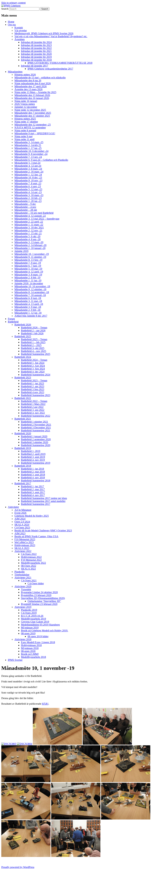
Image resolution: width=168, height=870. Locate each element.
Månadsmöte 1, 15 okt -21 (28, 233)
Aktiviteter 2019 (22, 607)
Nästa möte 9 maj (23, 136)
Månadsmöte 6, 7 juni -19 (27, 265)
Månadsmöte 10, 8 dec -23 (28, 177)
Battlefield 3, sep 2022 (32, 410)
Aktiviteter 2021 (22, 577)
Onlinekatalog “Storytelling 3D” (44, 601)
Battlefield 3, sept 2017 (33, 492)
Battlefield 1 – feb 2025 (33, 342)
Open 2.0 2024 (22, 521)
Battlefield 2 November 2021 (36, 424)
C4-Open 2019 (29, 612)
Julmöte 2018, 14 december (28, 283)
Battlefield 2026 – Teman (34, 327)
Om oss (12, 24)
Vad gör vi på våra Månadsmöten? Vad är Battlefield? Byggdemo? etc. (50, 36)
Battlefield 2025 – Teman (34, 339)
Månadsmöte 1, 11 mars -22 (28, 224)
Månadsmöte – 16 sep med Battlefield (33, 212)
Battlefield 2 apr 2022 (32, 407)
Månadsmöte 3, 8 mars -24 (28, 168)
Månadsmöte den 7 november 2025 (32, 112)
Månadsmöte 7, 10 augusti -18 (30, 295)
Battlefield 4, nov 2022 (33, 412)
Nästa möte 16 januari (25, 101)
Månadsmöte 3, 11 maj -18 (28, 301)
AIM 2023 (19, 533)
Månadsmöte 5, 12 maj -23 (28, 189)
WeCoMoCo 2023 (24, 542)
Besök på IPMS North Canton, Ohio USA (36, 536)
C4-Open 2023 (22, 527)
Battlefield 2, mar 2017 (33, 489)
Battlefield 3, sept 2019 (33, 457)
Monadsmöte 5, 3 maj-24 (27, 162)
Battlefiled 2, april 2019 (33, 454)
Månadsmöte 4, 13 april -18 (28, 304)
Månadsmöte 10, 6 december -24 (31, 151)
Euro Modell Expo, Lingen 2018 (38, 642)
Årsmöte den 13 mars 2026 (28, 89)
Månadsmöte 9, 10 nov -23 (28, 180)
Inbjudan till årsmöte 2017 (34, 65)
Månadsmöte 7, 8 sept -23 (27, 183)
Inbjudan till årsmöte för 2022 (36, 48)
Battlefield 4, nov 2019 (33, 460)
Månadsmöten (15, 71)
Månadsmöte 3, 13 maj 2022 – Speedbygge (36, 218)
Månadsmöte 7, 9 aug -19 (27, 262)
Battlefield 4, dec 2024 (32, 371)
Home (11, 21)
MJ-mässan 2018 (30, 648)
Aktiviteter (13, 507)
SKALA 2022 (28, 568)
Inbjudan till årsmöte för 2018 (36, 60)
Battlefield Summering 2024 (35, 374)
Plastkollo (19, 571)
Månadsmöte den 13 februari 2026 (32, 95)
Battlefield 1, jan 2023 (32, 383)
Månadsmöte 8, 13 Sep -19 (28, 260)
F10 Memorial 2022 (31, 560)
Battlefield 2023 (22, 377)
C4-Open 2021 (29, 580)
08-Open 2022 (28, 565)
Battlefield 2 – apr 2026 (33, 330)
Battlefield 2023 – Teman (34, 380)
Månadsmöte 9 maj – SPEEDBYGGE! (34, 133)
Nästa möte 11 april (24, 139)
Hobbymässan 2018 (31, 645)
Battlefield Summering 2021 (35, 430)
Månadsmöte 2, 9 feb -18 (27, 310)
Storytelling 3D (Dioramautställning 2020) (43, 598)
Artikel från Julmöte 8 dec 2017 (30, 315)
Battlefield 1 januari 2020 (34, 436)
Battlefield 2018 (22, 465)
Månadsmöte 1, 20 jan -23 (28, 201)
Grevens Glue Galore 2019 (35, 621)
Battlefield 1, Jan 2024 (32, 362)
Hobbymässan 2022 (31, 557)
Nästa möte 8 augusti (25, 130)
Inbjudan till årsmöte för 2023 (36, 45)
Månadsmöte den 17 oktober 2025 (32, 115)
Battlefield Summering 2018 (35, 480)
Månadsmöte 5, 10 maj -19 (28, 268)
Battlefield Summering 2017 (35, 504)
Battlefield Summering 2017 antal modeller (43, 501)
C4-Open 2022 (29, 554)
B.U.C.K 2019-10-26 (32, 615)
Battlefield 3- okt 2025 (32, 348)
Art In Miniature (22, 510)
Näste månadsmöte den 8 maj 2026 (32, 83)
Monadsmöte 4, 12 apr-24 (27, 165)
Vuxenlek (26, 589)
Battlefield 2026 (22, 324)
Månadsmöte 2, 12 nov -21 (28, 230)
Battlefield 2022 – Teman (34, 401)
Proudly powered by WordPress (17, 867)
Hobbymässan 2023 (24, 545)
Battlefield (13, 321)
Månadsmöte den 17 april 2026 (30, 86)
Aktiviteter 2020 (22, 586)
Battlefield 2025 (22, 336)
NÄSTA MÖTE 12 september (30, 127)
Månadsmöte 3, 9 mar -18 (27, 307)
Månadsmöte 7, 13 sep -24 (28, 157)
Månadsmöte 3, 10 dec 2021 (29, 227)
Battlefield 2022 (22, 398)
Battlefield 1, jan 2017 (32, 486)
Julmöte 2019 (21, 251)
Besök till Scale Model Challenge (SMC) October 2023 (43, 530)
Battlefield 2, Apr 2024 (33, 365)
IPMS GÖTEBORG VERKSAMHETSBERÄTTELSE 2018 (60, 62)
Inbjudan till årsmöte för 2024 (36, 42)
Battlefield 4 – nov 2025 (33, 351)
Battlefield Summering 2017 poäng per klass (44, 498)
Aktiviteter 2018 (22, 639)
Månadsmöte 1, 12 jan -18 (28, 312)
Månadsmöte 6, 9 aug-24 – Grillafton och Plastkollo (41, 160)
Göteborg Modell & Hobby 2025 (31, 515)
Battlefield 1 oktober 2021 (34, 421)
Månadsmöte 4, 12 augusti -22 (30, 215)
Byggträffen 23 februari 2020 (36, 595)
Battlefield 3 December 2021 (36, 427)
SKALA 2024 (21, 524)
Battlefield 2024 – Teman (34, 360)
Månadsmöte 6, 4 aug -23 (27, 186)
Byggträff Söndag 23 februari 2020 (39, 604)
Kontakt (18, 27)
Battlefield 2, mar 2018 (33, 471)
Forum (11, 318)
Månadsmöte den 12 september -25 (32, 124)
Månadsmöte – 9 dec (25, 204)
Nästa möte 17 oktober (26, 121)
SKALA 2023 (21, 548)
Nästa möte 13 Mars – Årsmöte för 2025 (35, 92)
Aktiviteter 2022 (22, 551)
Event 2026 (20, 512)
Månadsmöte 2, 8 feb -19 (27, 277)
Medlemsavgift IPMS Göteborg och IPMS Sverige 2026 (43, 33)
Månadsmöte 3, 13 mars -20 (28, 242)
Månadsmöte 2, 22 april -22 (28, 221)
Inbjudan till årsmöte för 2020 (36, 54)
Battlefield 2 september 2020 (36, 439)
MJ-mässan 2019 (30, 627)
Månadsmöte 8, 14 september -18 (31, 292)
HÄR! (45, 703)
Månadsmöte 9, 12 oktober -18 (30, 289)
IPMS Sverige (15, 660)
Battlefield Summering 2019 (35, 462)
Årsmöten (19, 39)
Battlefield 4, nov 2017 (33, 495)
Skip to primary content (13, 2)
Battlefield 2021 (22, 418)
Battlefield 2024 (22, 357)
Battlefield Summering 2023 (35, 395)
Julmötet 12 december (25, 107)
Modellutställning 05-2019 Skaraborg (40, 624)
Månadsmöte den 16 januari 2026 (31, 98)
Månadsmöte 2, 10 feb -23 (28, 198)
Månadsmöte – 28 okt (25, 210)
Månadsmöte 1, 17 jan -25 (28, 148)
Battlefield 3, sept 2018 (33, 474)
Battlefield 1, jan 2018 (32, 468)
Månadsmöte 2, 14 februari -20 (30, 245)
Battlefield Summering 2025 (35, 354)
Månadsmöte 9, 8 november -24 (30, 154)
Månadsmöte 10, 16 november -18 (32, 286)
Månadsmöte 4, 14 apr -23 (28, 192)
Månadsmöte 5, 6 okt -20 (27, 236)
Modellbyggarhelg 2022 (33, 562)
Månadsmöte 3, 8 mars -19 (28, 274)
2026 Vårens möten (24, 104)
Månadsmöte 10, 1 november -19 (31, 254)
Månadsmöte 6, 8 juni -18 (27, 298)
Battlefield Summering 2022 (35, 415)
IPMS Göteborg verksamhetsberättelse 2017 (50, 68)
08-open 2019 (28, 633)
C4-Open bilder (36, 583)
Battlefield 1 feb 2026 (32, 333)
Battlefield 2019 (22, 448)
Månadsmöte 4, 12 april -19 (28, 271)
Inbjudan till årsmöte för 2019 (36, 57)
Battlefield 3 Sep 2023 (32, 389)
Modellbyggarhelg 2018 (33, 657)
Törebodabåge (21, 574)
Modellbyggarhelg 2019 (33, 618)
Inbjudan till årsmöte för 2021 (36, 51)
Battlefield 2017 (22, 483)
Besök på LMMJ (30, 654)
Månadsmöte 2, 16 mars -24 (28, 171)
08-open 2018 (28, 651)
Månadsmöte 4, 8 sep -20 (27, 239)
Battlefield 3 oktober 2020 (34, 442)
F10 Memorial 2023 (24, 539)
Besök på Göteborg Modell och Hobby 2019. (44, 630)
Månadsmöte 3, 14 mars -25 (28, 142)
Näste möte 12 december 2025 (30, 110)
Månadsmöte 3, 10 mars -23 (28, 195)
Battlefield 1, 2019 (30, 451)
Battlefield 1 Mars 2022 (33, 404)
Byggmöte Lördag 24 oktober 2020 (39, 592)
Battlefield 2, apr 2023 (32, 386)
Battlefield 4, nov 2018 (33, 477)
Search (4, 8)
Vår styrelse (20, 30)
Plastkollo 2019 (29, 610)
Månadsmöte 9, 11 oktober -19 (30, 257)
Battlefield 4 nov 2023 (32, 392)
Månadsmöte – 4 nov (25, 207)
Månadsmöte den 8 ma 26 (27, 80)
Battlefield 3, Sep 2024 (33, 368)
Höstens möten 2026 (25, 74)
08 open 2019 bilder (38, 636)
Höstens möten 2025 (25, 118)
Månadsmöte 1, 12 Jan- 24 (28, 174)
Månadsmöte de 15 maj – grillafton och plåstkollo (40, 77)
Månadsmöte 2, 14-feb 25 (27, 145)
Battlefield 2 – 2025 (31, 345)
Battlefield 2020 (22, 433)
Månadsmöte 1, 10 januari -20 (29, 248)
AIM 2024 (19, 518)
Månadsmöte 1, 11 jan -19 (27, 280)
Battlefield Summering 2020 (35, 445)
